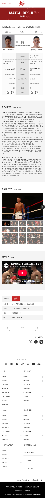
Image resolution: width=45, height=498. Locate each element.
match (4, 380)
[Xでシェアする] (30, 342)
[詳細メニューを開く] (41, 4)
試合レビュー (8, 32)
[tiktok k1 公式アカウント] (22, 364)
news (4, 377)
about (4, 400)
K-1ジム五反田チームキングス (35, 56)
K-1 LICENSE (29, 468)
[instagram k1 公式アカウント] (11, 364)
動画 (36, 32)
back (22, 328)
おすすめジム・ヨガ (21, 480)
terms (20, 487)
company (18, 490)
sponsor (5, 392)
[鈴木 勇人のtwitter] (32, 92)
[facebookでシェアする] (36, 342)
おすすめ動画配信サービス (35, 480)
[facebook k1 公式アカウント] (17, 364)
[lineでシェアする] (41, 342)
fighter (5, 384)
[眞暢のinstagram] (12, 92)
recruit (36, 487)
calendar (6, 396)
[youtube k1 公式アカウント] (33, 364)
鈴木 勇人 (20, 317)
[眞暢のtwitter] (8, 92)
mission (27, 490)
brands (5, 388)
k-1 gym (27, 460)
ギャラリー (22, 32)
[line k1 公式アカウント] (28, 364)
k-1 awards (29, 453)
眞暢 (13, 317)
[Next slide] (42, 207)
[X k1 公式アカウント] (6, 364)
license (5, 404)
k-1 (30, 445)
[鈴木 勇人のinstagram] (36, 92)
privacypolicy (11, 487)
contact (28, 487)
